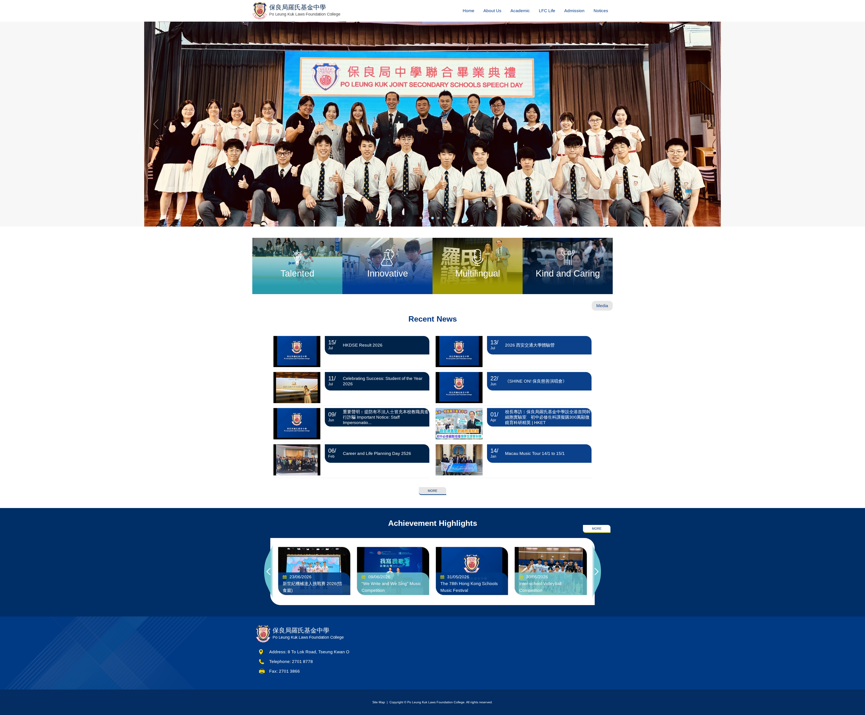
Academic (520, 10)
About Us (492, 10)
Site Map (378, 702)
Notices (601, 10)
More (432, 491)
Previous (268, 571)
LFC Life (547, 10)
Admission (574, 10)
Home (468, 10)
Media (602, 305)
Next (596, 571)
